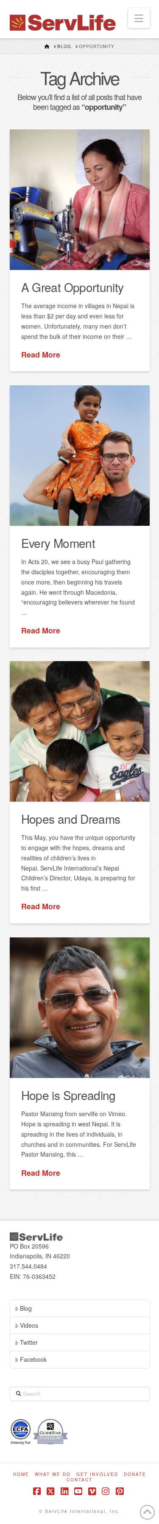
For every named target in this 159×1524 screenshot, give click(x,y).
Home (21, 1474)
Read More (40, 354)
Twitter (29, 1342)
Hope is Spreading (68, 1094)
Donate (135, 1474)
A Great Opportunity (72, 286)
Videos (29, 1325)
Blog (26, 1308)
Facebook (33, 1359)
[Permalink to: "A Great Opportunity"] (80, 199)
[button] (139, 18)
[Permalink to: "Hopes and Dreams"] (80, 731)
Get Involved (97, 1474)
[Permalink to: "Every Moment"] (80, 455)
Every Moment (58, 542)
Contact (79, 1480)
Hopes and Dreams (70, 818)
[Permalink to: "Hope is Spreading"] (80, 1007)
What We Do (53, 1474)
